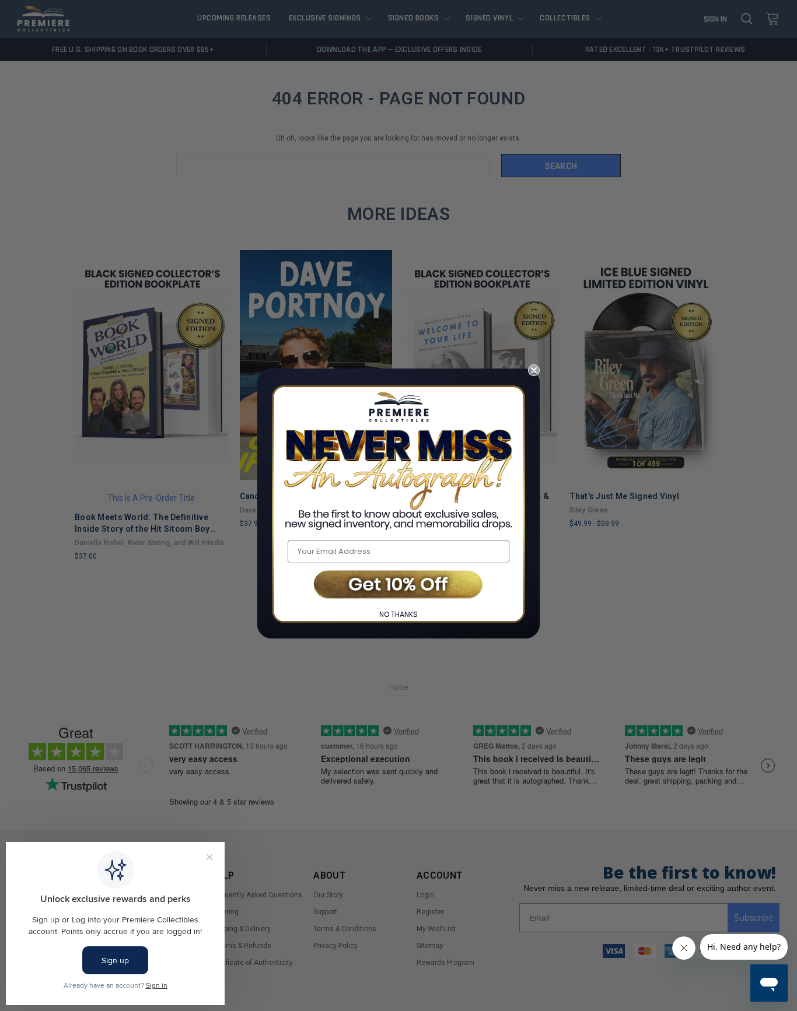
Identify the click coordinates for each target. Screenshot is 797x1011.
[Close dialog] (534, 370)
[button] (398, 585)
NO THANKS (398, 614)
